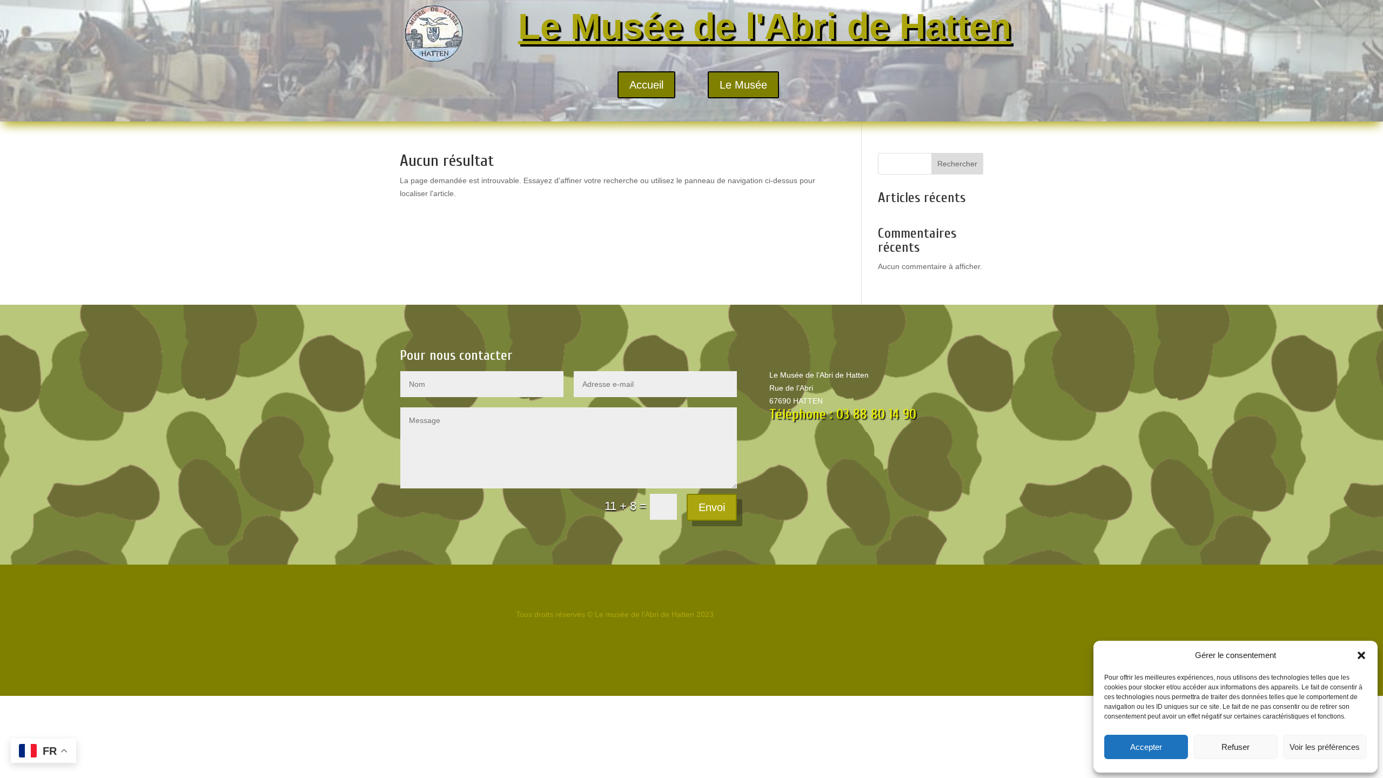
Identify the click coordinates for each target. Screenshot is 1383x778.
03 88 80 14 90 (876, 414)
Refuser (1235, 747)
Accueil (646, 85)
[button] (1361, 655)
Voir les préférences (1325, 747)
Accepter (1146, 747)
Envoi (712, 507)
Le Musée (743, 85)
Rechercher (957, 163)
